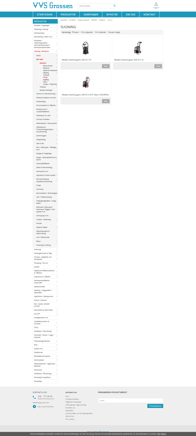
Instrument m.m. (42, 171)
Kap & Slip (40, 143)
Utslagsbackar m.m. (41, 317)
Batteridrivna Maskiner (48, 67)
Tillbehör (43, 87)
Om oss (130, 14)
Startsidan (44, 14)
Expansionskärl (39, 286)
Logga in (156, 7)
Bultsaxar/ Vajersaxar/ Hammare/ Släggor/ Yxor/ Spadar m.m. (45, 209)
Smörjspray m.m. (42, 215)
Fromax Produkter (43, 119)
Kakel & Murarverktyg (44, 167)
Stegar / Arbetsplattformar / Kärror (46, 158)
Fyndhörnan (38, 352)
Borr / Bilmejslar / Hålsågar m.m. (46, 148)
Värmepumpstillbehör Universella (42, 281)
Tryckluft (46, 75)
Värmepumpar (39, 33)
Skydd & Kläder (41, 227)
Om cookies (69, 419)
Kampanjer (91, 14)
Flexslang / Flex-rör (41, 263)
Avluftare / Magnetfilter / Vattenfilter (43, 291)
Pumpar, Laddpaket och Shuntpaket (43, 258)
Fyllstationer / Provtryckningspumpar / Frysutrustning (45, 129)
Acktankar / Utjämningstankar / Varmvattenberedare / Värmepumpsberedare (42, 44)
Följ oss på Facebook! (44, 406)
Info (106, 66)
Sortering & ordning (43, 245)
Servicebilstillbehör (43, 163)
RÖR (35, 345)
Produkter (68, 14)
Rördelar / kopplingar (41, 25)
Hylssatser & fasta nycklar (45, 175)
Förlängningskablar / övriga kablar (46, 202)
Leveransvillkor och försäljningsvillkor (79, 413)
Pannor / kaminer (40, 300)
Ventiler (36, 267)
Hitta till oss (69, 416)
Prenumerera (155, 406)
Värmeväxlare (39, 360)
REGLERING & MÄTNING (43, 310)
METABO (39, 59)
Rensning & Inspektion (42, 377)
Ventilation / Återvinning (42, 331)
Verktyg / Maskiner (41, 51)
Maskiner (43, 63)
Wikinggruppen (104, 431)
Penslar (39, 223)
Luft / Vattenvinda (42, 237)
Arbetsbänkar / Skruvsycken (46, 123)
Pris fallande (100, 32)
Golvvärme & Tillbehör (42, 277)
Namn (76, 32)
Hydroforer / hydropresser (43, 296)
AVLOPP (37, 314)
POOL (36, 327)
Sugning (46, 79)
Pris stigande (87, 32)
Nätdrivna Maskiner (50, 70)
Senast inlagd (114, 32)
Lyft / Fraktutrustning (44, 197)
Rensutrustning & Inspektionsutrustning (44, 180)
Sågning (46, 73)
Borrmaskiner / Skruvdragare (46, 193)
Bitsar (38, 241)
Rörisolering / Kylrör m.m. (43, 37)
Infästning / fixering (41, 29)
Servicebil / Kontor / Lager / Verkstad (44, 336)
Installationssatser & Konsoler (41, 322)
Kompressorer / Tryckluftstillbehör (42, 110)
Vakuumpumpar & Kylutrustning (43, 232)
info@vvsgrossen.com (41, 403)
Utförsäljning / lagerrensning (75, 405)
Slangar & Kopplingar (44, 153)
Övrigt (45, 77)
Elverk (38, 55)
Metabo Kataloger (46, 90)
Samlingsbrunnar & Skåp (43, 253)
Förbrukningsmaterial (42, 341)
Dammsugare (41, 136)
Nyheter (112, 14)
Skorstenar (38, 370)
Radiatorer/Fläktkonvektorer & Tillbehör (44, 271)
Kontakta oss (40, 392)
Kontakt (149, 14)
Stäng (163, 434)
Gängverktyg (40, 139)
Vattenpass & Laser (43, 115)
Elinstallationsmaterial (42, 356)
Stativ (45, 82)
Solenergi (37, 249)
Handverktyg (40, 101)
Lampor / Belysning (50, 84)
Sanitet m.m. (38, 349)
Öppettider (69, 410)
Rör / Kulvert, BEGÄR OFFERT (41, 305)
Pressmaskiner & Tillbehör (46, 105)
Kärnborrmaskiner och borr (46, 98)
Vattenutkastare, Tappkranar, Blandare (44, 365)
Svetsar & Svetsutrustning (45, 94)
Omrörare (40, 189)
